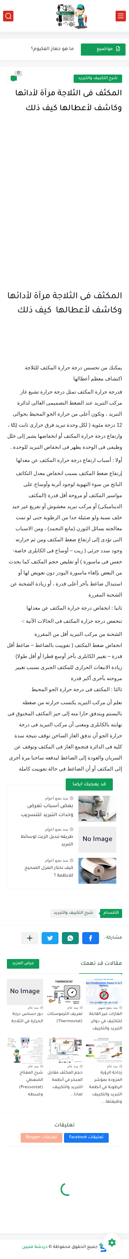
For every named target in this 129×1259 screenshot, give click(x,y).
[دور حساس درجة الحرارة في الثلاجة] (25, 992)
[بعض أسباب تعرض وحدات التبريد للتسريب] (97, 809)
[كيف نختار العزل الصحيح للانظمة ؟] (97, 871)
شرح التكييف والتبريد (98, 78)
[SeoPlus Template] (103, 1247)
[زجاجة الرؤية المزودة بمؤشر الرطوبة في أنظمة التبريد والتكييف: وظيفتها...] (104, 1051)
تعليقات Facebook (86, 1137)
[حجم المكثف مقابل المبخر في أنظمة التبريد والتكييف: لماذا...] (64, 1051)
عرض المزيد (23, 963)
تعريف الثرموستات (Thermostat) (65, 1018)
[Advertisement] (64, 216)
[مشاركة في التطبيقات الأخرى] (29, 938)
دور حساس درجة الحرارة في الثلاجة (27, 1018)
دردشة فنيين (34, 1247)
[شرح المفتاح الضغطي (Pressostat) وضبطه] (25, 1051)
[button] (90, 938)
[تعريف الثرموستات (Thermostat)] (64, 992)
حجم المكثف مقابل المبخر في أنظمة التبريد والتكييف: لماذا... (65, 1084)
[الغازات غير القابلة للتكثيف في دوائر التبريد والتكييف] (104, 992)
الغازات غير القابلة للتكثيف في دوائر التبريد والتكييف (105, 1021)
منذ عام (72, 1007)
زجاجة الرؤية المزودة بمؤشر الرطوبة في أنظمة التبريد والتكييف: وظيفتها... (105, 1087)
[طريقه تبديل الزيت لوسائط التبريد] (97, 840)
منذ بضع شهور (107, 1007)
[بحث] (8, 16)
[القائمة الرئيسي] (121, 16)
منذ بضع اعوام (56, 798)
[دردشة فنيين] (64, 16)
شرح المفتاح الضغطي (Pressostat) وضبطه (31, 1084)
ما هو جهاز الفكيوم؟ (52, 49)
